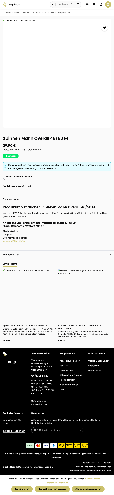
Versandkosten (54, 454)
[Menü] (87, 4)
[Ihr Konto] (101, 4)
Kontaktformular (39, 404)
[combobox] (65, 4)
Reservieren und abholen (19, 176)
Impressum (94, 366)
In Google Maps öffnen (14, 431)
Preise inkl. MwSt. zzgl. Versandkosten (22, 149)
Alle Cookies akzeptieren (88, 489)
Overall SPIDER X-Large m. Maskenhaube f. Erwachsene (81, 327)
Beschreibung (11, 199)
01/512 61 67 (40, 375)
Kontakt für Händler (70, 361)
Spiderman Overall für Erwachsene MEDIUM (26, 325)
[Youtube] (10, 363)
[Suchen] (78, 4)
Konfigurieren (22, 489)
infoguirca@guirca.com (14, 241)
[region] (57, 73)
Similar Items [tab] (10, 263)
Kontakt (64, 366)
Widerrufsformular (69, 384)
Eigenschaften (11, 254)
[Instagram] (14, 363)
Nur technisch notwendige (52, 489)
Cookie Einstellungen (98, 361)
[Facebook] (5, 363)
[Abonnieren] (80, 430)
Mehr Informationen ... (95, 479)
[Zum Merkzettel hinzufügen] (104, 28)
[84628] (57, 73)
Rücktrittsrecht (67, 380)
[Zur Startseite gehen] (11, 4)
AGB (62, 389)
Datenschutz (94, 370)
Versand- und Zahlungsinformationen (71, 372)
